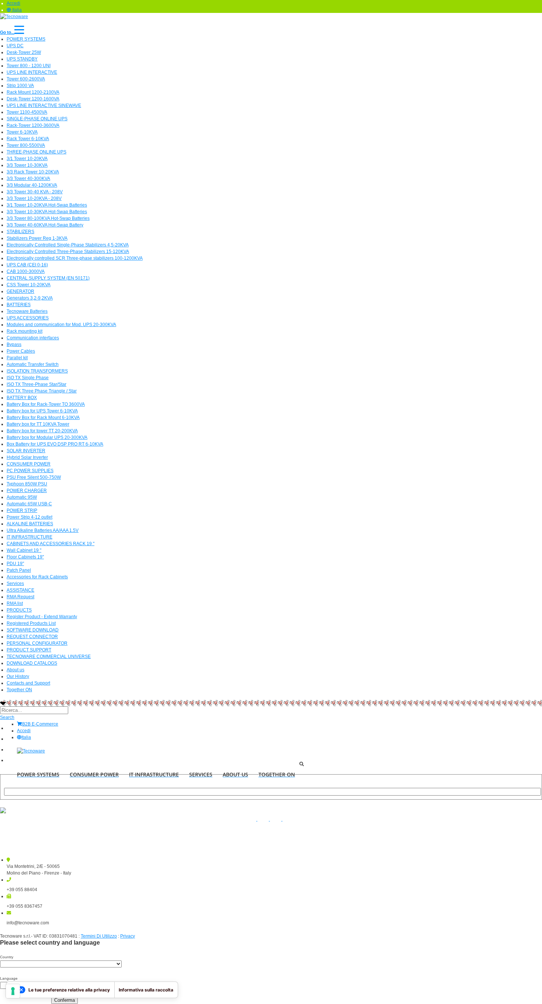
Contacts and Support (28, 683)
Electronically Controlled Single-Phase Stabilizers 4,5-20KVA (68, 244)
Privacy (127, 936)
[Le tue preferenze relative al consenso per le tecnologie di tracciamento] (13, 991)
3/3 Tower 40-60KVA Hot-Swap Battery (45, 225)
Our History (18, 676)
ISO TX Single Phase (28, 377)
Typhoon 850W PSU (27, 484)
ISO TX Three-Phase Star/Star (36, 384)
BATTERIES (19, 304)
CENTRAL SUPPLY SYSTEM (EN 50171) (48, 278)
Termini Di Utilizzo (99, 936)
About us (15, 669)
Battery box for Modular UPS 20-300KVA (47, 437)
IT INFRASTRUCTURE (29, 537)
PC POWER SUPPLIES (30, 470)
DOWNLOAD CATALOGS (32, 663)
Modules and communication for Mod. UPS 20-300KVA (61, 324)
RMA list (15, 603)
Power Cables (21, 351)
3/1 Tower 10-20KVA (27, 158)
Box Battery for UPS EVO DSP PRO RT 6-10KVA (55, 444)
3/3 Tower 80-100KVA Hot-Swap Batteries (48, 218)
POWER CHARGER (27, 490)
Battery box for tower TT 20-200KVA (42, 430)
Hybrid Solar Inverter (27, 457)
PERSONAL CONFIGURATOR (37, 643)
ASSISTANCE (20, 590)
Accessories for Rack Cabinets (37, 576)
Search (7, 717)
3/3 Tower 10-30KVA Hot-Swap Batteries (47, 211)
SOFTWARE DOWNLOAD (33, 630)
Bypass (14, 344)
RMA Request (20, 596)
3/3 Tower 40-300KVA (28, 178)
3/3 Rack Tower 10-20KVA (33, 171)
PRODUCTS (19, 610)
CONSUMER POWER (29, 464)
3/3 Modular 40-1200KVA (32, 185)
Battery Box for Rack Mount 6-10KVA (43, 417)
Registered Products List (31, 623)
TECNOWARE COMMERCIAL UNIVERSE (49, 656)
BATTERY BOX (22, 397)
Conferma (64, 1000)
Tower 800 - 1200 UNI (29, 65)
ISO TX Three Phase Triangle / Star (42, 391)
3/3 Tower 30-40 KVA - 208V (35, 191)
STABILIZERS (20, 231)
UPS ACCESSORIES (28, 318)
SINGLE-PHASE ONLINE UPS (37, 118)
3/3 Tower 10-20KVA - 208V (34, 198)
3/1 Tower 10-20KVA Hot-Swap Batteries (47, 205)
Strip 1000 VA (20, 85)
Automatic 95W (22, 497)
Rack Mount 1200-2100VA (33, 92)
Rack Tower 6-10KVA (28, 138)
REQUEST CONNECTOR (32, 636)
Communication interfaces (33, 337)
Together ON (19, 689)
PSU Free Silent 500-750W (34, 477)
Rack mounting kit (24, 331)
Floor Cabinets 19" (25, 557)
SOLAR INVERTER (26, 450)
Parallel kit (17, 357)
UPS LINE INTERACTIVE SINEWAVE (44, 105)
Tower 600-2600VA (26, 79)
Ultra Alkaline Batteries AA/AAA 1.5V (43, 530)
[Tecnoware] (14, 16)
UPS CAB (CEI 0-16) (27, 264)
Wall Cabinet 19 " (24, 550)
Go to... (7, 32)
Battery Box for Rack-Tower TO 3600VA (46, 404)
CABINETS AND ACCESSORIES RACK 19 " (50, 543)
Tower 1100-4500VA (27, 112)
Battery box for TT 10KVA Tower (38, 424)
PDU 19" (15, 563)
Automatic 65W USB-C (29, 503)
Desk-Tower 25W (24, 52)
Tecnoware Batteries (27, 311)
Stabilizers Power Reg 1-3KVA (37, 238)
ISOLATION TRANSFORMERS (37, 371)
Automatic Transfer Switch (33, 364)
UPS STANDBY (22, 59)
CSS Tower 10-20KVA (29, 284)
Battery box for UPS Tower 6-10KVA (42, 410)
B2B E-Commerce (40, 724)
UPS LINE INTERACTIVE (32, 72)
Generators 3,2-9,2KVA (30, 298)
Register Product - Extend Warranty (42, 616)
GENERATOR (20, 291)
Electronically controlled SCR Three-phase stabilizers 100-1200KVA (75, 258)
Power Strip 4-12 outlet (29, 517)
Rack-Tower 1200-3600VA (33, 125)
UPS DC (15, 45)
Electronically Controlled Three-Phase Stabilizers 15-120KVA (68, 251)
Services (15, 583)
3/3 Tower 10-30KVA (27, 165)
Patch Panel (19, 570)
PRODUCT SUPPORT (29, 649)
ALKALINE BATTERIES (30, 523)
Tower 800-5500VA (26, 145)
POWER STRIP (22, 510)
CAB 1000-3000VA (26, 271)
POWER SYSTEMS (26, 39)
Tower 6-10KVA (22, 132)
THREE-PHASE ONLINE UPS (36, 152)
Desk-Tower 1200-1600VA (33, 98)
